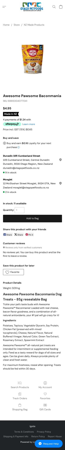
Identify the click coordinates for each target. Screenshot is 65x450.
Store (17, 24)
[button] (32, 444)
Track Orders (20, 398)
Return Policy (38, 436)
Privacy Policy (44, 432)
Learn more (28, 124)
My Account (45, 387)
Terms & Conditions (24, 432)
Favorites (45, 398)
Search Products (20, 387)
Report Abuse (55, 436)
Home (6, 24)
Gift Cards (45, 409)
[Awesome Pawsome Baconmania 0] (32, 59)
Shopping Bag (20, 409)
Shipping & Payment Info (15, 436)
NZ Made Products (34, 24)
